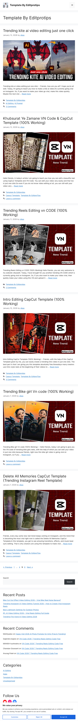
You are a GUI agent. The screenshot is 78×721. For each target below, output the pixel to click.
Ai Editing (10, 103)
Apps (5, 674)
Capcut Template (13, 195)
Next (30, 567)
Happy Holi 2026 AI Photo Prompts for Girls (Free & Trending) (41, 634)
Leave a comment (13, 199)
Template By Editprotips (25, 5)
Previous (7, 567)
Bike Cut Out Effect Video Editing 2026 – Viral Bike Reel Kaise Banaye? (32, 600)
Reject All (39, 717)
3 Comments (11, 107)
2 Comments (11, 288)
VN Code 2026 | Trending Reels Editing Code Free (39, 639)
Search (6, 578)
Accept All (63, 717)
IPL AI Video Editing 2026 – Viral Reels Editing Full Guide (26, 613)
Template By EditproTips (31, 195)
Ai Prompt (19, 103)
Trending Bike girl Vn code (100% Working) (38, 391)
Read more (26, 94)
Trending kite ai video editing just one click (38, 30)
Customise (14, 717)
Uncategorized (9, 681)
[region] (39, 711)
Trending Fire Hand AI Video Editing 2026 (20, 617)
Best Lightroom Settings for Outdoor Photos (21, 610)
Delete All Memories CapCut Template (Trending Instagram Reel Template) (34, 478)
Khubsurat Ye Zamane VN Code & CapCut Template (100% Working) (38, 120)
